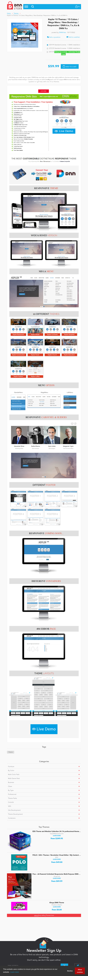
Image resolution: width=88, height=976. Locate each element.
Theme (10, 752)
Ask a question (55, 37)
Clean (10, 786)
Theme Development (15, 814)
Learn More (57, 835)
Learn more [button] (14, 972)
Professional (12, 794)
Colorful (11, 802)
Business (11, 782)
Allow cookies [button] (80, 971)
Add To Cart (71, 67)
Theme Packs (12, 798)
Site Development (14, 810)
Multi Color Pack (13, 774)
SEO (9, 806)
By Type (11, 790)
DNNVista (62, 32)
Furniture (11, 766)
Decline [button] (70, 971)
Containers (11, 818)
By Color (11, 770)
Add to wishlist (74, 37)
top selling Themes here (44, 915)
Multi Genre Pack (14, 778)
